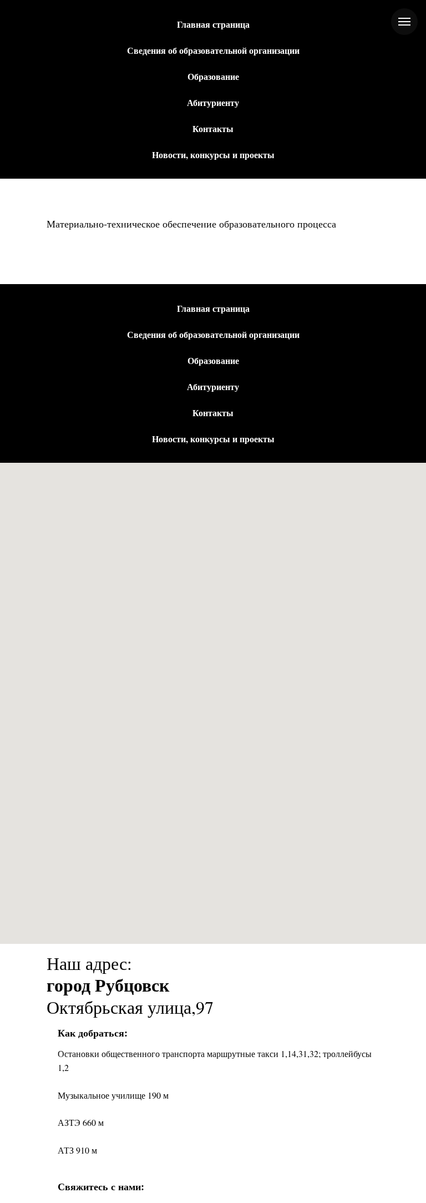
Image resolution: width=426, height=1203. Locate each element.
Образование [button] (213, 76)
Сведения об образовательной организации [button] (213, 50)
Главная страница (213, 24)
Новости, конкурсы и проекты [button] (213, 154)
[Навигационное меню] (404, 22)
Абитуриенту (213, 102)
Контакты (213, 128)
